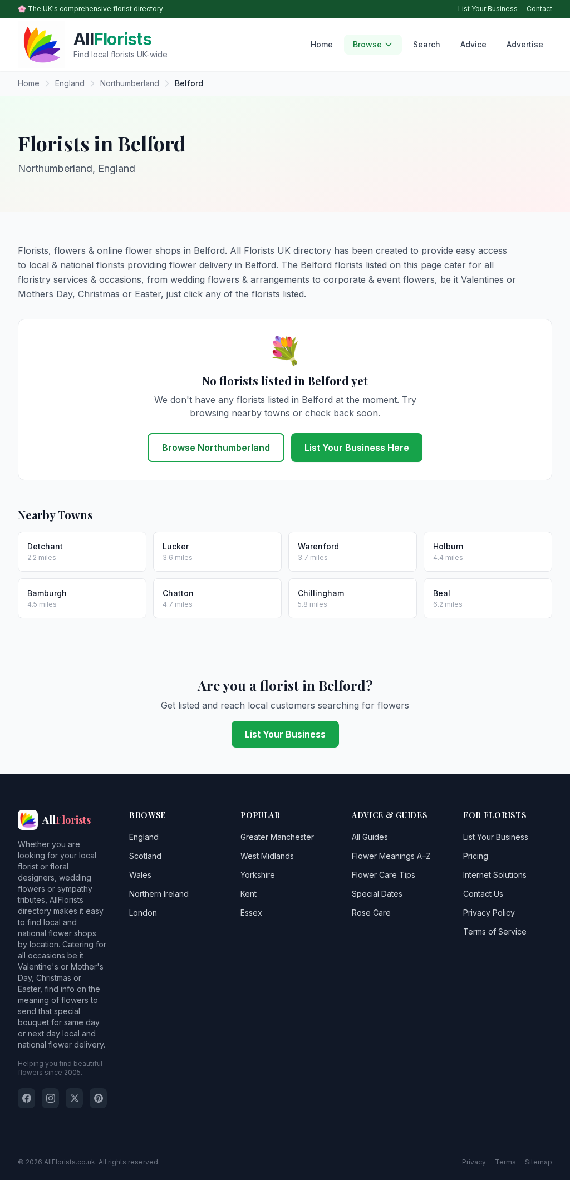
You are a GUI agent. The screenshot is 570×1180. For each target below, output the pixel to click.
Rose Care (371, 912)
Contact (539, 8)
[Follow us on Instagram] (50, 1098)
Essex (251, 912)
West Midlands (267, 856)
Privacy (474, 1162)
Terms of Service (495, 931)
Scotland (145, 856)
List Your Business (488, 8)
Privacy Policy (489, 912)
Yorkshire (257, 874)
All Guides (370, 837)
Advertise (525, 44)
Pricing (475, 856)
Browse (367, 44)
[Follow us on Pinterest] (98, 1098)
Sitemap (538, 1162)
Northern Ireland (159, 893)
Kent (248, 893)
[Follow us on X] (74, 1098)
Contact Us (483, 893)
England (144, 837)
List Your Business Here (356, 447)
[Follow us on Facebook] (26, 1098)
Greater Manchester (277, 837)
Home (322, 44)
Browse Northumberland (216, 447)
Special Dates (377, 893)
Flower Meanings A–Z (391, 856)
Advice (473, 44)
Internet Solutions (495, 874)
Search (426, 44)
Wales (140, 874)
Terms (505, 1162)
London (143, 912)
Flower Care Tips (383, 874)
